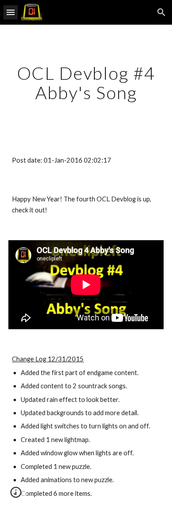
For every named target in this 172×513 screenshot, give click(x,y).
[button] (10, 12)
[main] (86, 83)
